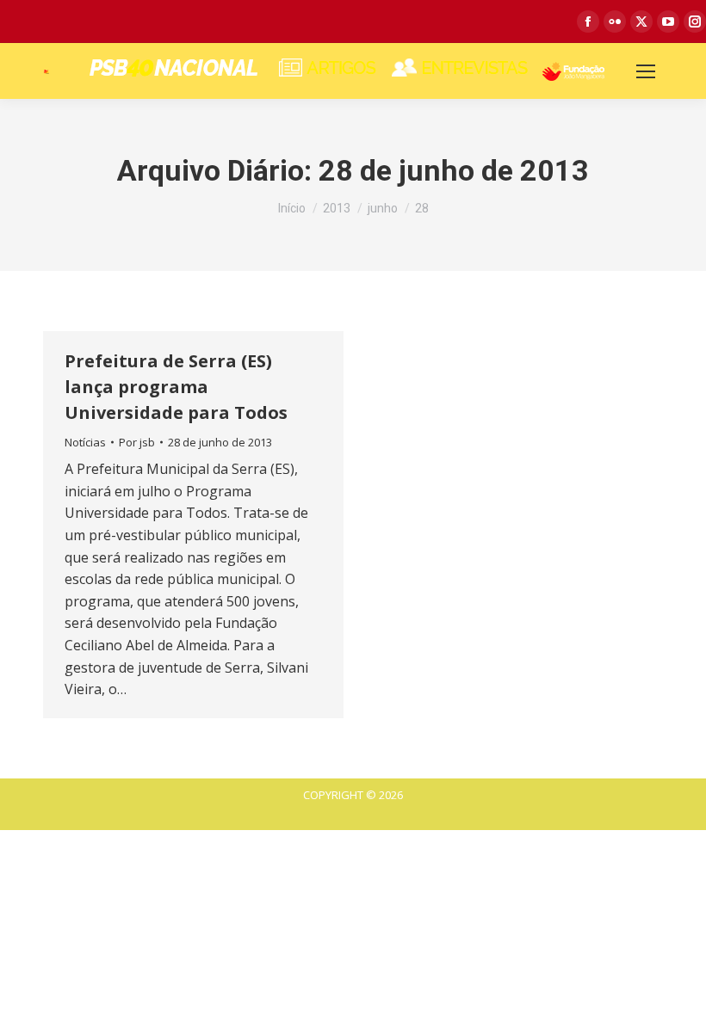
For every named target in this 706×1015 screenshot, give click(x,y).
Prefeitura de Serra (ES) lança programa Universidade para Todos (176, 386)
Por (137, 442)
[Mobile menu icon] (646, 71)
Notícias (85, 442)
